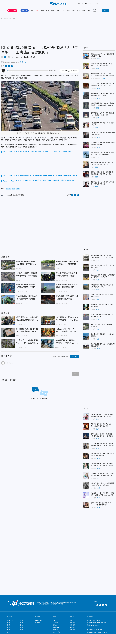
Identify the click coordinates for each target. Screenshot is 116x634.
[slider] (27, 70)
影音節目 (38, 622)
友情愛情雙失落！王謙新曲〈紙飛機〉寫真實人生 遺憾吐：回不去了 (86, 466)
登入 (105, 10)
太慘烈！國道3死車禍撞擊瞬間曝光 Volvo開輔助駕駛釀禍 (8, 276)
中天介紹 (55, 620)
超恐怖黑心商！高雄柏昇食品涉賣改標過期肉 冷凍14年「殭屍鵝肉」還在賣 (8, 320)
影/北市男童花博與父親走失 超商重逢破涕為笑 (86, 297)
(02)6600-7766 (95, 625)
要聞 (42, 10)
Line (103, 605)
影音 (78, 10)
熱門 (37, 10)
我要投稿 (72, 629)
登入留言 (74, 356)
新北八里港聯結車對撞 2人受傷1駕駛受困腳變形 (86, 346)
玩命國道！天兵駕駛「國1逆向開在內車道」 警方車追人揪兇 (48, 299)
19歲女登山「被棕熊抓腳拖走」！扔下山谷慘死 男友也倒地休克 (8, 343)
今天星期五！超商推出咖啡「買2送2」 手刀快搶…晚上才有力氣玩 (48, 320)
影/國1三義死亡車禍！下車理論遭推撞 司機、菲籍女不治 (48, 276)
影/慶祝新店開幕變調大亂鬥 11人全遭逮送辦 (86, 307)
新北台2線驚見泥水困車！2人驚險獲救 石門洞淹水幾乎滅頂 (86, 277)
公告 (71, 620)
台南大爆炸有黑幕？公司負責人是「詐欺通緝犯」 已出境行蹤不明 (86, 257)
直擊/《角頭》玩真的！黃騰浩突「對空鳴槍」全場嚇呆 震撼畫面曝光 (86, 436)
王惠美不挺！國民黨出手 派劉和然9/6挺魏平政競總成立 (86, 135)
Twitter (94, 605)
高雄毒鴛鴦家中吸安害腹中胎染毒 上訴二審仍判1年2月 (86, 287)
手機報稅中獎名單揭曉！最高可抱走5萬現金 (86, 125)
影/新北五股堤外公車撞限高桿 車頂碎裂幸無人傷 (86, 317)
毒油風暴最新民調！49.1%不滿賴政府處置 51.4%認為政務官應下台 (86, 105)
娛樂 (52, 10)
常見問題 (72, 622)
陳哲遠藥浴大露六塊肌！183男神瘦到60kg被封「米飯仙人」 (86, 456)
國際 (68, 10)
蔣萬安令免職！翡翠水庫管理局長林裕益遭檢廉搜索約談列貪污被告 (86, 174)
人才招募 (55, 622)
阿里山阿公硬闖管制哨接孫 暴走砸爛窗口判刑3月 (86, 267)
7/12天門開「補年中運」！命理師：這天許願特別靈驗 (48, 332)
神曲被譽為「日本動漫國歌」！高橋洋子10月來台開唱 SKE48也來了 (86, 495)
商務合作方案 (57, 632)
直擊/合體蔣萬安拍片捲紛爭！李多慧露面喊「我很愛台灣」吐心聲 (86, 416)
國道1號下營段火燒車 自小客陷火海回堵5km (8, 265)
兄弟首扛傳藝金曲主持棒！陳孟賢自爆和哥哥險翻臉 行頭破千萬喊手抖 (86, 446)
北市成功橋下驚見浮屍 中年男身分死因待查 (86, 336)
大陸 (73, 10)
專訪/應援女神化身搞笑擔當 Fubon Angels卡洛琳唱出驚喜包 (86, 505)
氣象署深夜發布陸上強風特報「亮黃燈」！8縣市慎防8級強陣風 (86, 154)
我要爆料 (72, 627)
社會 (47, 10)
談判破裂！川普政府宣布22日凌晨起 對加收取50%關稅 (86, 145)
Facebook (97, 605)
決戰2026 (25, 10)
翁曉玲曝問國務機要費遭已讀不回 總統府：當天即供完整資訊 (86, 66)
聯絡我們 (72, 625)
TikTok (106, 605)
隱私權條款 (56, 627)
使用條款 (55, 625)
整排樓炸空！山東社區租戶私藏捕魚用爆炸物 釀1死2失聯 (86, 95)
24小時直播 (38, 620)
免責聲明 (55, 629)
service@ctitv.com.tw (100, 632)
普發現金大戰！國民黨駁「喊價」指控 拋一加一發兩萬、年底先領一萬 (86, 76)
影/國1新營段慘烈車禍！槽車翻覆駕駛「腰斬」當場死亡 (8, 299)
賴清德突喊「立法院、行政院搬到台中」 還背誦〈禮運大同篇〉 (86, 115)
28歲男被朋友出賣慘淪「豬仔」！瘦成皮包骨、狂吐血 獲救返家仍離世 (47, 343)
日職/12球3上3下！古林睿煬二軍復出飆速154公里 (86, 56)
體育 (58, 10)
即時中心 (23, 62)
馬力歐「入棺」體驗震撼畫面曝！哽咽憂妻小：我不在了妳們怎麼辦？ (86, 86)
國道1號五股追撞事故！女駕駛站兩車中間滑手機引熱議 (8, 288)
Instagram (100, 605)
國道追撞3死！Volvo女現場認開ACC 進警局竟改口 (48, 265)
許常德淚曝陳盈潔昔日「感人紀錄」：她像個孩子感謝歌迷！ (86, 426)
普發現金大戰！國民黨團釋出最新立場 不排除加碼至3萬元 (86, 184)
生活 (63, 10)
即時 (32, 10)
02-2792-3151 (98, 630)
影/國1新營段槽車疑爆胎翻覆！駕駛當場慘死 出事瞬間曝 (48, 288)
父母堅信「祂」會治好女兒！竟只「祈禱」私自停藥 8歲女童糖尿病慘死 (8, 332)
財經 (89, 10)
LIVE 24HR (12, 10)
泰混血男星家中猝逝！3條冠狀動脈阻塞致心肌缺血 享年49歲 (86, 485)
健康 (83, 10)
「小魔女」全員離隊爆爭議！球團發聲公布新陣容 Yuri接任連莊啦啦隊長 (86, 475)
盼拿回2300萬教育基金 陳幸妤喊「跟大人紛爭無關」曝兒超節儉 (86, 164)
